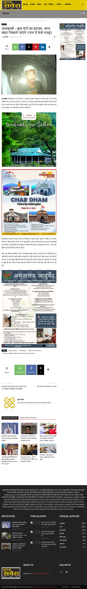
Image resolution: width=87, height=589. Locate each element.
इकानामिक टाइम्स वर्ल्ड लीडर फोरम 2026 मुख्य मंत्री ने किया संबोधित (10, 438)
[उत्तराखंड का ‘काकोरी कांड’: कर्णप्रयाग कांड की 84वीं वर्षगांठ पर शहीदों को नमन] (29, 428)
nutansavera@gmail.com (41, 573)
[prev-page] (3, 468)
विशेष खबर (6, 13)
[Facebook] (80, 13)
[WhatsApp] (15, 47)
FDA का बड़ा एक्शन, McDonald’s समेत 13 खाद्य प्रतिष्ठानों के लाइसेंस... (19, 535)
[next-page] (6, 468)
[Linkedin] (42, 47)
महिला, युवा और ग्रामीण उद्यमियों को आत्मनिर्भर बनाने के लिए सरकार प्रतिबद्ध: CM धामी (48, 438)
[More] (49, 47)
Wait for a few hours (34, 350)
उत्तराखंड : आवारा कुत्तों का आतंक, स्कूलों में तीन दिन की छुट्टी (47, 457)
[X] (29, 47)
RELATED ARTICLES (10, 417)
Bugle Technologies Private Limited (43, 587)
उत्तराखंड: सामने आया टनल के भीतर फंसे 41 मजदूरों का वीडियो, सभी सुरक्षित (14, 387)
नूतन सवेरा (6, 37)
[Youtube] (83, 13)
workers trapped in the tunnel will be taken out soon (19, 353)
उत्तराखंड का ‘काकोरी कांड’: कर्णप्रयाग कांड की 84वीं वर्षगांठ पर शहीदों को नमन (29, 438)
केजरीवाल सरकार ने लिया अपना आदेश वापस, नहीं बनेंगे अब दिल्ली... (48, 544)
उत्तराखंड (32, 4)
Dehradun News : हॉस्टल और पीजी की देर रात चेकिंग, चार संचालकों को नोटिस (29, 459)
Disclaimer (65, 587)
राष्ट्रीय (39, 4)
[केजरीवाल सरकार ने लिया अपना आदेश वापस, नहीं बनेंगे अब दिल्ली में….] (35, 544)
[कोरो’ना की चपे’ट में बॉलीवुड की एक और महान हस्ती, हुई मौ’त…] (35, 524)
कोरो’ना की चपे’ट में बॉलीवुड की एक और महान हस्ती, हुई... (48, 523)
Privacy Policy (75, 587)
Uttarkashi (22, 350)
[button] (82, 5)
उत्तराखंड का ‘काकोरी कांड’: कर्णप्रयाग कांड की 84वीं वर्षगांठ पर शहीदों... (19, 546)
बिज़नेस (51, 4)
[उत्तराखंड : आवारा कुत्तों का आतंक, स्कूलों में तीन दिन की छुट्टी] (48, 448)
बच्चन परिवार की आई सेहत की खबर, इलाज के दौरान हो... (48, 533)
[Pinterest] (35, 47)
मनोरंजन (59, 4)
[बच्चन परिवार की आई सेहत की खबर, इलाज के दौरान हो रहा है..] (35, 533)
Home (4, 21)
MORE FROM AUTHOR (28, 417)
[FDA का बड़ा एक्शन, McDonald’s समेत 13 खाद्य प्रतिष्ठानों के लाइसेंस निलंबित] (6, 535)
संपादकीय (68, 4)
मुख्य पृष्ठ (25, 4)
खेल (45, 4)
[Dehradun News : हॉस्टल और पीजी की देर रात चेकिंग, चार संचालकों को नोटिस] (29, 449)
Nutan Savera (12, 350)
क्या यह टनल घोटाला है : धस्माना (46, 386)
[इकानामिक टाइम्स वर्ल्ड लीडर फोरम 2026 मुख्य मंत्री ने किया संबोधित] (10, 428)
